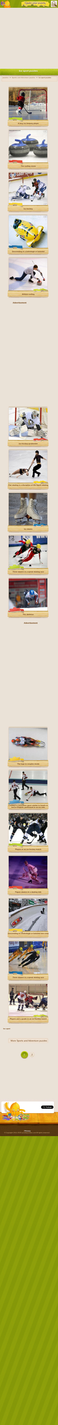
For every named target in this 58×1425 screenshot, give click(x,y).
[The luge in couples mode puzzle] (28, 760)
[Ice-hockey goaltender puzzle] (28, 439)
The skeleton (28, 614)
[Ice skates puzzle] (28, 525)
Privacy (27, 1131)
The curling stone (28, 166)
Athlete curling (28, 294)
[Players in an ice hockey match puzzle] (28, 845)
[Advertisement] (29, 37)
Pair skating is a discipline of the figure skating (28, 485)
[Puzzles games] (5, 4)
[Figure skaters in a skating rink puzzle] (28, 888)
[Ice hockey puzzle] (28, 204)
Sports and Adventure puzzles (32, 1040)
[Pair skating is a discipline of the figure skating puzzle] (28, 482)
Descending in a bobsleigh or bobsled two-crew (28, 933)
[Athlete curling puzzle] (28, 290)
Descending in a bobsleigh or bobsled (28, 251)
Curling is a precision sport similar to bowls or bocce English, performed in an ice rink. (28, 806)
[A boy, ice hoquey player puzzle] (28, 119)
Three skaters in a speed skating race (28, 572)
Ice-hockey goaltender (28, 444)
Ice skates (28, 529)
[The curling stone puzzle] (28, 162)
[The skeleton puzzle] (28, 610)
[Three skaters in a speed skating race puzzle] (28, 567)
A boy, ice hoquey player (28, 123)
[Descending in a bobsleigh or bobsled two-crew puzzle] (28, 930)
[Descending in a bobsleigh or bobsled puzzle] (28, 247)
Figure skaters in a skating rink (28, 892)
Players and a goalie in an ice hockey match (28, 1019)
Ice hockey (28, 209)
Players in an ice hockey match (28, 849)
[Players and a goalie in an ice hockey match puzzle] (28, 1016)
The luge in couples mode (28, 764)
